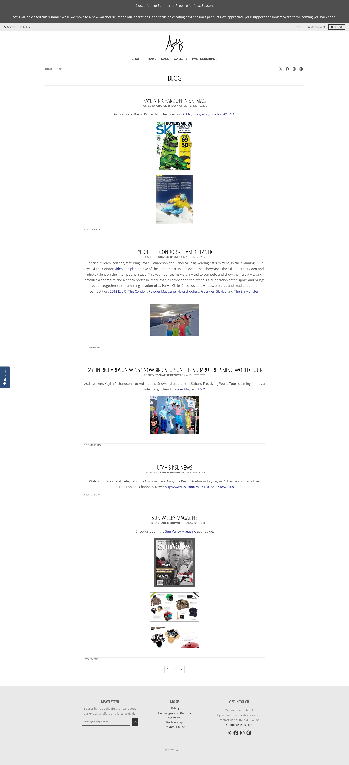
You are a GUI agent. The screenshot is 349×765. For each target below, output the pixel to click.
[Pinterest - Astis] (301, 69)
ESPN (202, 389)
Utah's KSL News (174, 467)
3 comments (92, 229)
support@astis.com (239, 725)
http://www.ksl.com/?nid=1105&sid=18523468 (199, 487)
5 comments (92, 495)
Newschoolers (188, 291)
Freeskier (207, 291)
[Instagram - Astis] (294, 69)
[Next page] (181, 669)
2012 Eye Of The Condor (128, 291)
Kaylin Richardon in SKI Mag (174, 100)
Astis (179, 750)
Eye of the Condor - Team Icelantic (175, 252)
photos (135, 269)
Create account (315, 26)
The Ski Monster (246, 291)
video (119, 269)
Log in (299, 26)
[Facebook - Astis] (287, 69)
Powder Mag (181, 389)
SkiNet (221, 291)
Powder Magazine (162, 291)
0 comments (92, 347)
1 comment (91, 659)
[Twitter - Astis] (280, 69)
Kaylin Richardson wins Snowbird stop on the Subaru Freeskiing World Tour (174, 370)
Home (48, 69)
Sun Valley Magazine (175, 517)
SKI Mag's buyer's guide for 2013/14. (208, 114)
